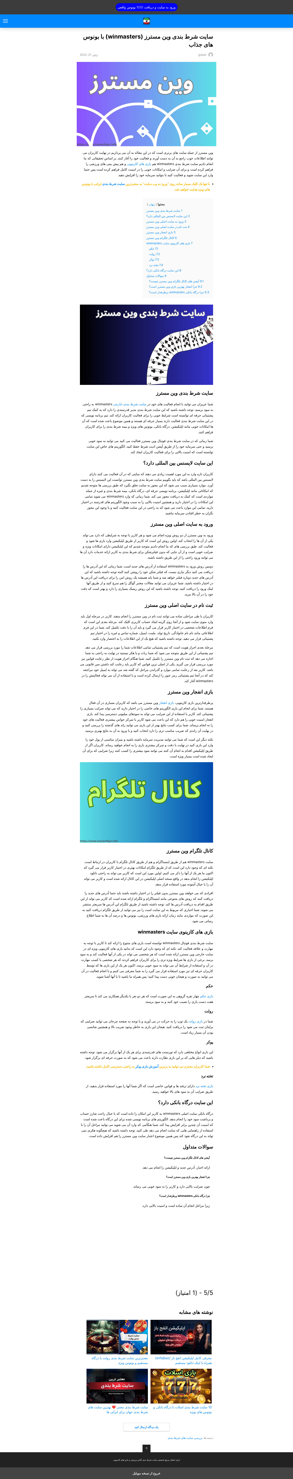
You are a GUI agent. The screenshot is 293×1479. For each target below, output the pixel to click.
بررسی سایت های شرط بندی (185, 1437)
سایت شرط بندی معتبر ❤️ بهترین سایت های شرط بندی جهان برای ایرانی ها (118, 1409)
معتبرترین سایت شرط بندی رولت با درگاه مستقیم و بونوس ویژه (120, 1360)
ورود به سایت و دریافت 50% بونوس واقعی (147, 7)
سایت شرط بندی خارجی (129, 404)
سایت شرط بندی (113, 184)
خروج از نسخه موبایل (146, 1473)
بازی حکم (206, 996)
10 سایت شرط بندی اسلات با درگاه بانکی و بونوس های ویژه (182, 1409)
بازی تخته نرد (204, 1086)
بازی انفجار (166, 703)
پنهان (152, 204)
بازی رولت (195, 1021)
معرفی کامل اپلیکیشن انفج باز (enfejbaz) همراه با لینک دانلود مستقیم (183, 1360)
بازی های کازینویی (139, 164)
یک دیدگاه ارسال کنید (146, 1427)
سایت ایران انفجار (146, 21)
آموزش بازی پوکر (146, 1066)
